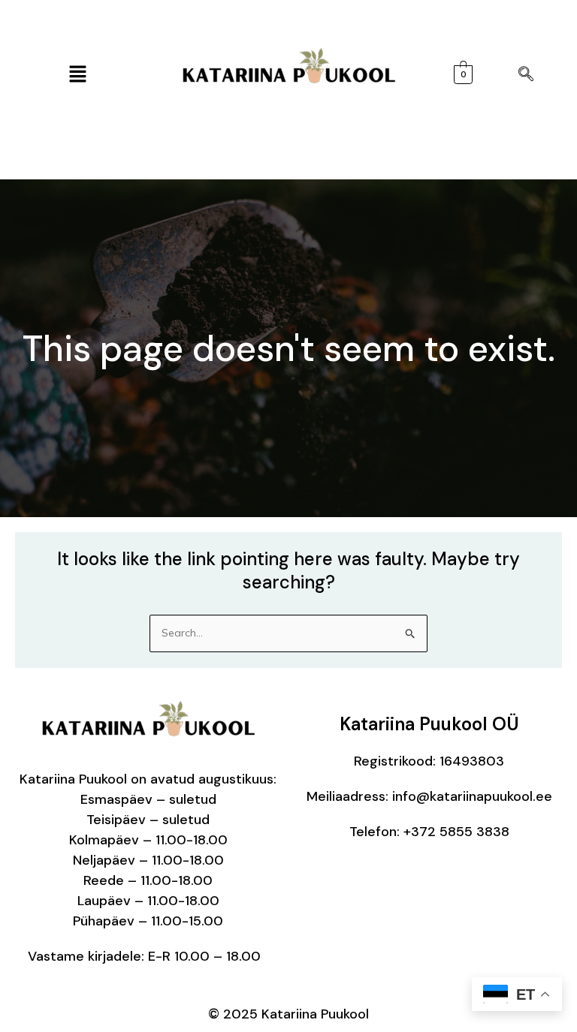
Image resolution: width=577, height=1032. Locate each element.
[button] (77, 75)
